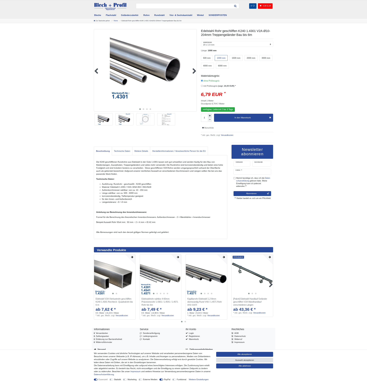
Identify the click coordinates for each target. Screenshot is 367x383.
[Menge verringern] (210, 120)
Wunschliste (209, 128)
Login (191, 333)
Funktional (181, 379)
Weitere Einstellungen (199, 379)
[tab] (103, 151)
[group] (114, 275)
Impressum (239, 342)
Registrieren (194, 336)
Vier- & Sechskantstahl (180, 15)
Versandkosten (226, 135)
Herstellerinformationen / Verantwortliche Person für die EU (179, 151)
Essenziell (103, 379)
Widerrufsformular (104, 342)
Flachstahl (111, 15)
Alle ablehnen (245, 366)
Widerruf (238, 339)
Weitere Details (141, 151)
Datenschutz (240, 336)
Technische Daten (122, 151)
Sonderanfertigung (151, 333)
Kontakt (146, 339)
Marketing (132, 379)
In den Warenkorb (243, 117)
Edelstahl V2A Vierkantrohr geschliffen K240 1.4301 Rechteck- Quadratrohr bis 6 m (114, 302)
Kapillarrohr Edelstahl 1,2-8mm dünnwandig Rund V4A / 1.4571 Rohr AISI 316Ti (204, 302)
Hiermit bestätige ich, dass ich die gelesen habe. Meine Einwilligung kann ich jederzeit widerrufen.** (253, 182)
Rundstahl (159, 15)
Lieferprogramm (150, 336)
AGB (236, 333)
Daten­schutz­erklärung (104, 374)
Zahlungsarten (102, 336)
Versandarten (102, 333)
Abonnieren (251, 193)
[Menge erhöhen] (210, 116)
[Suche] (235, 6)
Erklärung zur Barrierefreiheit (109, 339)
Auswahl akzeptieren (244, 360)
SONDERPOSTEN (218, 15)
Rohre (146, 15)
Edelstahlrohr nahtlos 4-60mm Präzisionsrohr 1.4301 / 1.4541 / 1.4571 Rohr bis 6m (159, 302)
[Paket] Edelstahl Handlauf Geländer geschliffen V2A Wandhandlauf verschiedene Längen (250, 302)
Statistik (117, 379)
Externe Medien (150, 379)
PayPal (167, 379)
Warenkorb (194, 339)
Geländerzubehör (129, 15)
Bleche (97, 15)
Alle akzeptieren (244, 354)
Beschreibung (103, 151)
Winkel (200, 15)
